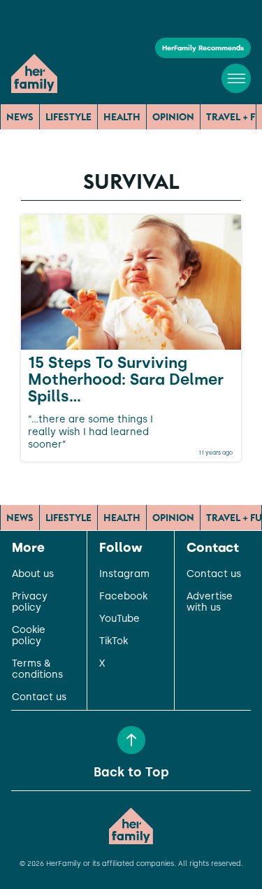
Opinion (173, 117)
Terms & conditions (37, 669)
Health (121, 117)
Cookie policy (28, 636)
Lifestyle (68, 117)
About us (33, 574)
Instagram (124, 574)
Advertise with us (210, 602)
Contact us (39, 697)
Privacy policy (30, 602)
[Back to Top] (131, 740)
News (20, 117)
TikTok (113, 641)
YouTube (119, 619)
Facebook (123, 596)
